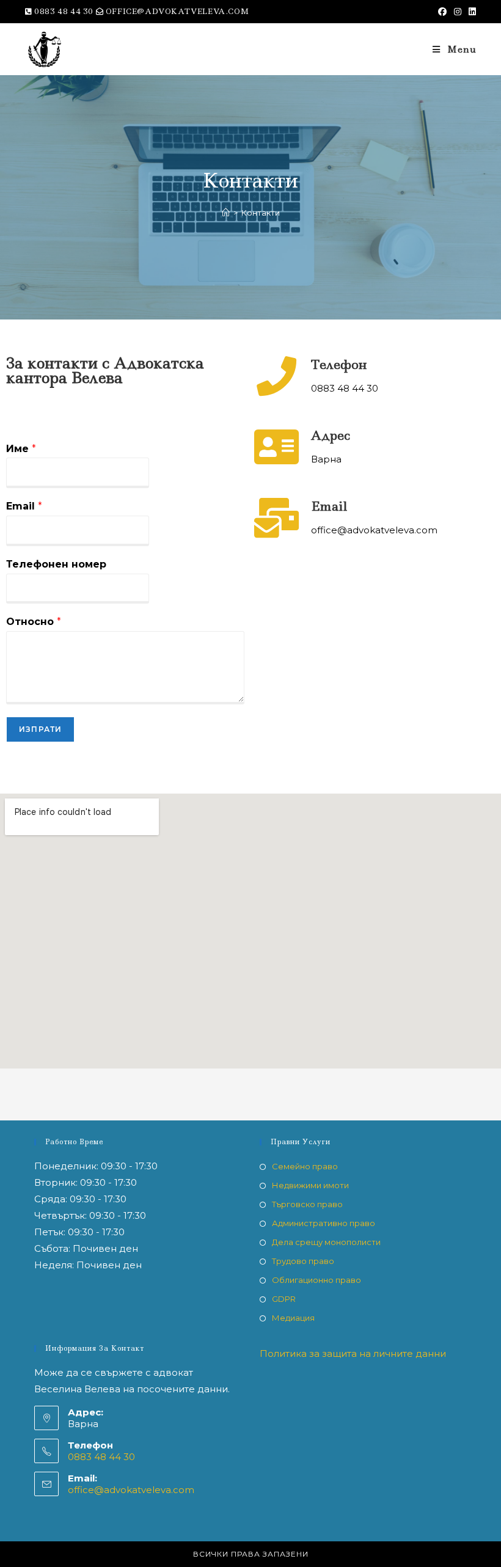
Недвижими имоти (310, 1185)
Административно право (323, 1223)
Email (24, 506)
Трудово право (303, 1261)
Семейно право (305, 1166)
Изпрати (40, 729)
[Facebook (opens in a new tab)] (442, 11)
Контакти (260, 212)
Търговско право (307, 1204)
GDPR (284, 1299)
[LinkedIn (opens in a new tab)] (470, 11)
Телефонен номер (56, 564)
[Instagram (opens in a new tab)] (457, 11)
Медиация (293, 1318)
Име (21, 449)
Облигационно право (316, 1280)
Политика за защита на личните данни (353, 1353)
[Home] (226, 212)
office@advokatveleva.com (131, 1490)
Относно (33, 621)
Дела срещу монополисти (326, 1242)
